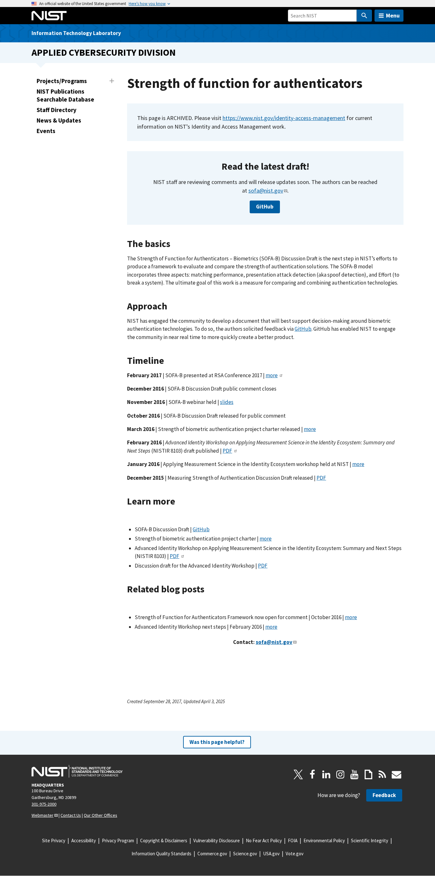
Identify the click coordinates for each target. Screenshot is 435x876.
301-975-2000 (44, 804)
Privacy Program (118, 840)
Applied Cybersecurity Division (104, 52)
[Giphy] (368, 774)
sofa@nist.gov (265, 190)
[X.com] (298, 774)
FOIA (292, 840)
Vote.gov (294, 854)
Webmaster (42, 815)
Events (46, 131)
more (272, 375)
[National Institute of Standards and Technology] (77, 771)
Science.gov (245, 854)
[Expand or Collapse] (112, 81)
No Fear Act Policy (264, 840)
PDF (227, 450)
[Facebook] (312, 774)
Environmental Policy (324, 840)
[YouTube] (354, 774)
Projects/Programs (62, 81)
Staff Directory (56, 110)
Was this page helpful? (217, 741)
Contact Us (71, 815)
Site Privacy (53, 840)
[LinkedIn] (326, 774)
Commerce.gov (212, 854)
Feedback (384, 795)
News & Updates (59, 120)
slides (226, 402)
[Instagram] (340, 774)
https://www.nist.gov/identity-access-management (284, 118)
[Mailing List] (396, 774)
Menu (393, 15)
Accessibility (83, 840)
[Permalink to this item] (314, 166)
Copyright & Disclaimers (163, 840)
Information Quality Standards (161, 854)
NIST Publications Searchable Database (65, 95)
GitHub (265, 206)
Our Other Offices (100, 815)
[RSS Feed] (382, 774)
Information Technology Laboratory (76, 33)
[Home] (49, 16)
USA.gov (271, 854)
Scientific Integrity (369, 840)
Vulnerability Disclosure (216, 840)
